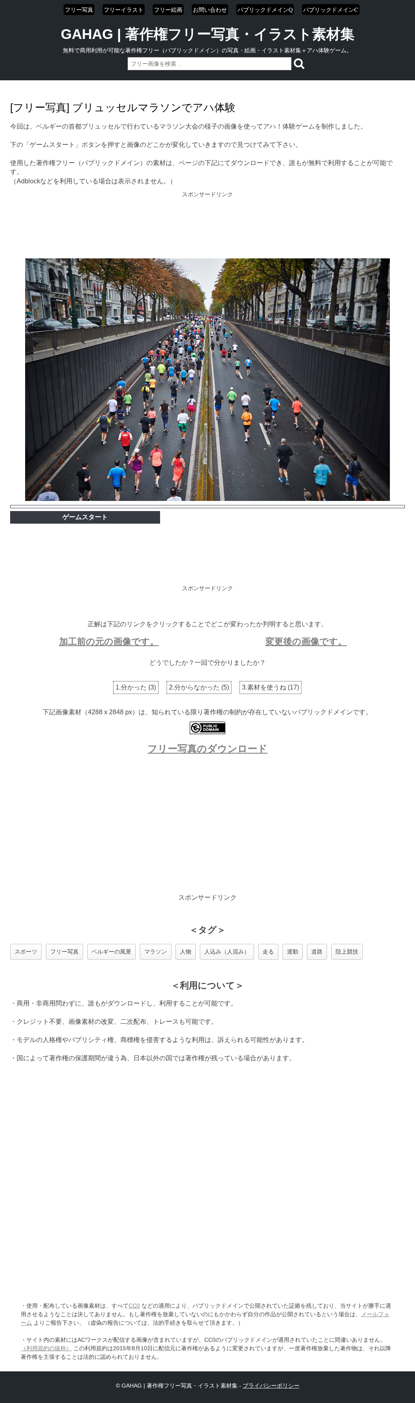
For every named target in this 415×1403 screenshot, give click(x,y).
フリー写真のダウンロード (207, 748)
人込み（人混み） (227, 951)
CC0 (134, 1305)
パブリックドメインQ (265, 9)
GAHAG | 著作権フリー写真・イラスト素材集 (208, 34)
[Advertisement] (207, 226)
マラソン (155, 951)
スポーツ (26, 951)
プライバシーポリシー (271, 1385)
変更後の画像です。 (306, 641)
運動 (292, 951)
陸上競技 (347, 951)
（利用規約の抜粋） (46, 1348)
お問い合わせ (210, 9)
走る (268, 951)
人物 (185, 951)
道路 (317, 951)
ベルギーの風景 (111, 951)
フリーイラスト (123, 9)
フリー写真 (79, 9)
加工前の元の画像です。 (109, 641)
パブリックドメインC (330, 9)
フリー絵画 (168, 9)
